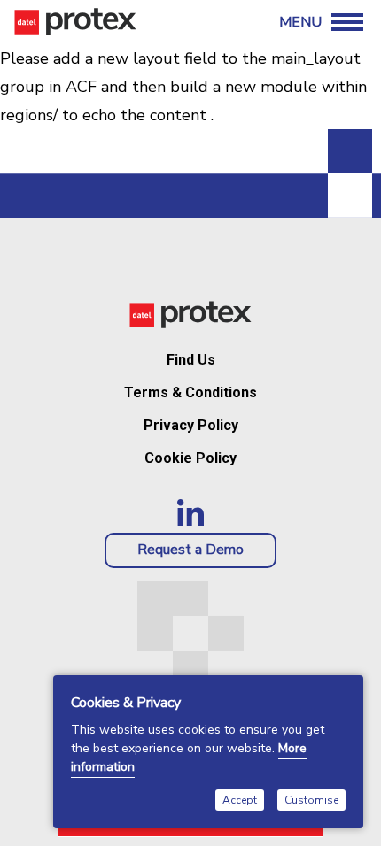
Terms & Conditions (190, 392)
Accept (239, 800)
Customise (311, 800)
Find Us (191, 359)
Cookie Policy (190, 458)
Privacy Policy (191, 425)
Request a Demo (190, 549)
